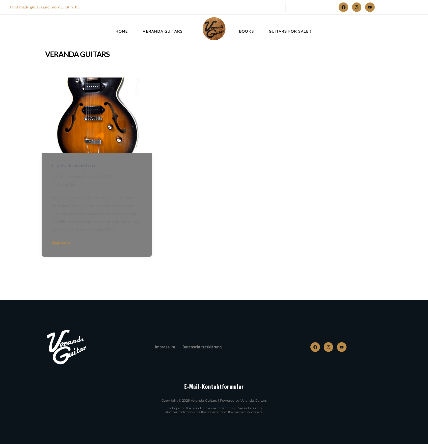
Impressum (165, 347)
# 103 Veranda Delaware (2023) (74, 165)
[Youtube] (369, 7)
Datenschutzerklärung (202, 347)
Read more (61, 242)
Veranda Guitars (163, 31)
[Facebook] (343, 7)
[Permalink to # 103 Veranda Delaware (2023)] (97, 115)
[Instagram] (356, 7)
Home (121, 31)
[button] (11, 433)
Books (246, 31)
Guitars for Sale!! (290, 31)
